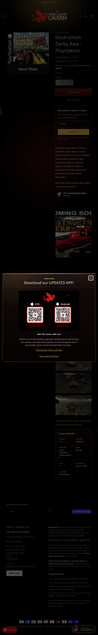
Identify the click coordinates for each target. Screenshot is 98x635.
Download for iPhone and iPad (49, 350)
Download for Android (49, 356)
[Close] (91, 278)
